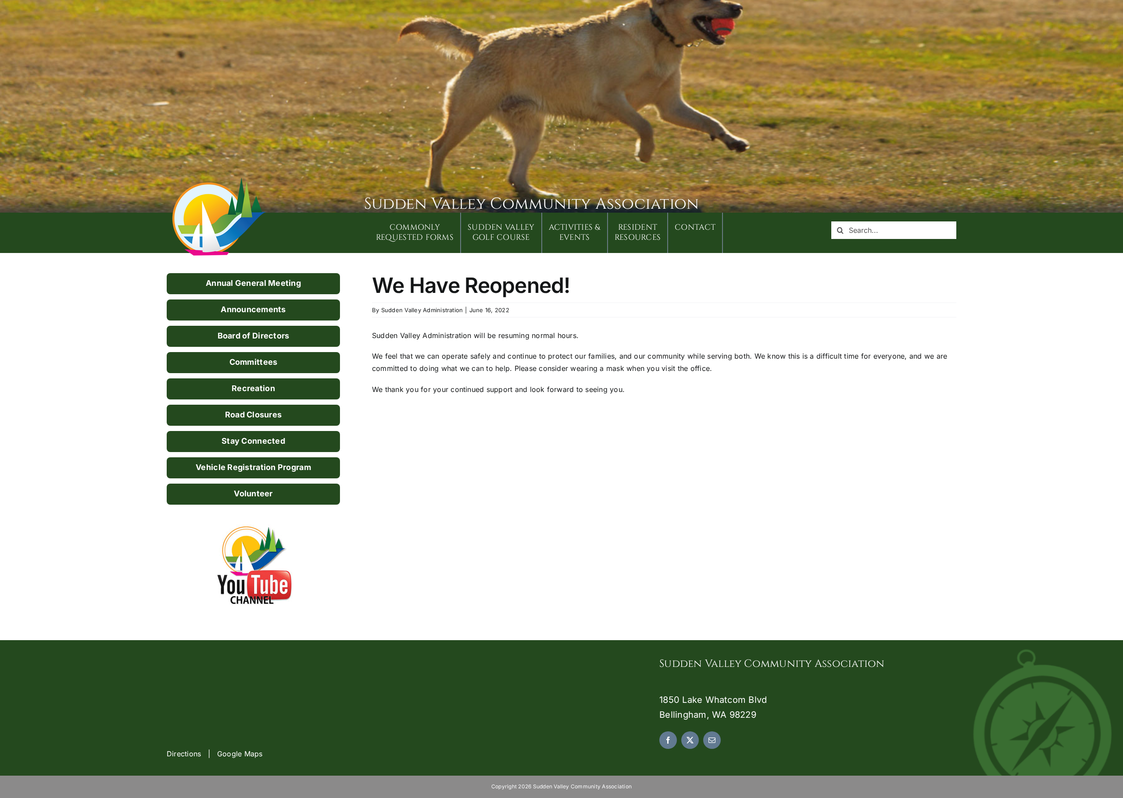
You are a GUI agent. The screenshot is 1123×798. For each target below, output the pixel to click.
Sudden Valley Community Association (531, 203)
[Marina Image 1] (219, 180)
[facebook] (668, 740)
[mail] (712, 740)
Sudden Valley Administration (422, 310)
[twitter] (690, 740)
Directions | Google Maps (215, 753)
